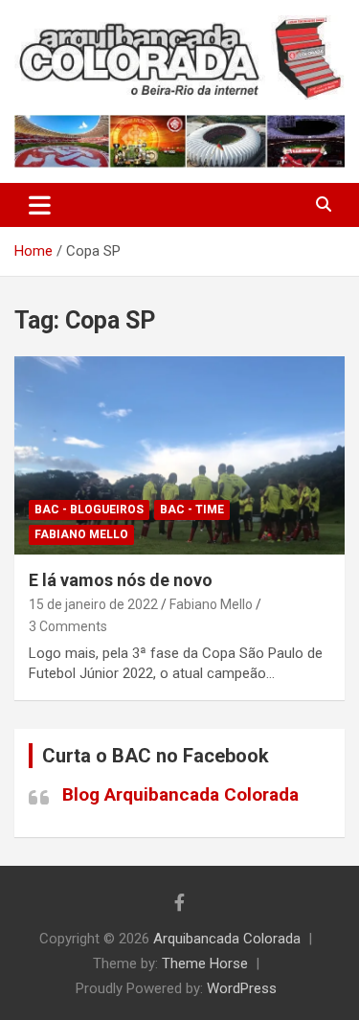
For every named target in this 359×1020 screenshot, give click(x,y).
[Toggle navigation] (39, 205)
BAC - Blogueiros (89, 509)
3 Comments (68, 626)
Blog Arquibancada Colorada (180, 794)
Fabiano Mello (81, 534)
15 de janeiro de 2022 (93, 604)
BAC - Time (192, 509)
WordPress (242, 988)
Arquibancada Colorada (227, 938)
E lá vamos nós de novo (121, 580)
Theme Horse (205, 963)
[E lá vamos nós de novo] (179, 455)
